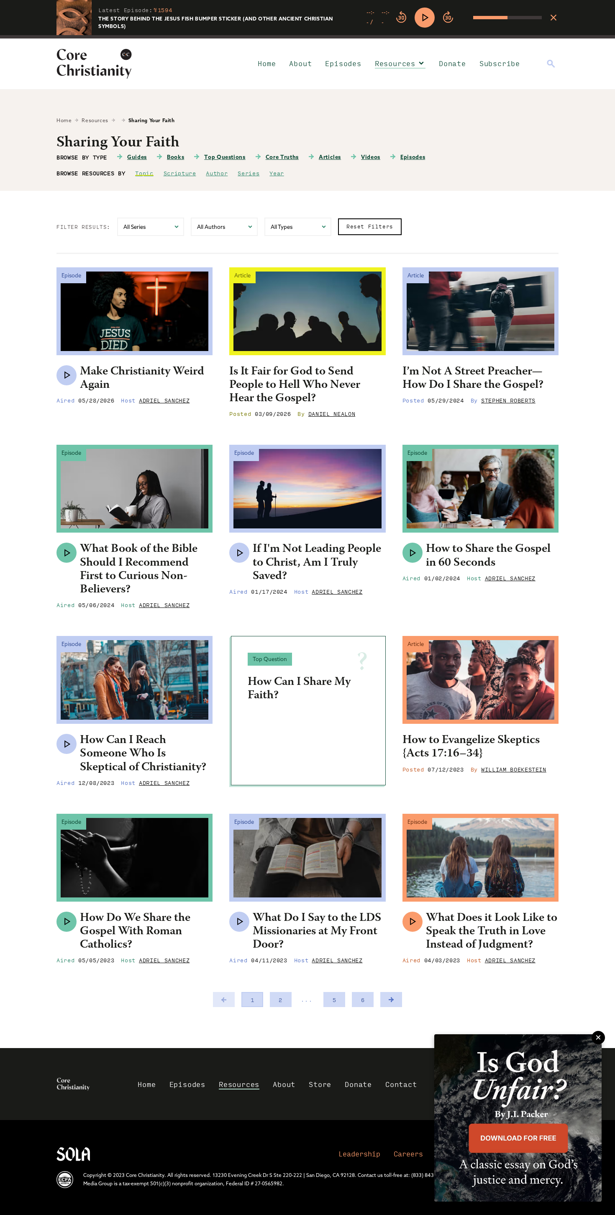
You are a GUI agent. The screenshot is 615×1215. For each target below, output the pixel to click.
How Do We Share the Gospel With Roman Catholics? (135, 931)
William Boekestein (513, 769)
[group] (454, 18)
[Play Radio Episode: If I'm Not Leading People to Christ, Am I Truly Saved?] (239, 553)
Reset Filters (369, 226)
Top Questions (224, 157)
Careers (408, 1153)
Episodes (343, 63)
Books (175, 157)
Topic (144, 172)
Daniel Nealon (331, 413)
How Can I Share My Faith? (299, 689)
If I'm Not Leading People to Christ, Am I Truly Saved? (317, 562)
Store (320, 1084)
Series (248, 172)
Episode (71, 275)
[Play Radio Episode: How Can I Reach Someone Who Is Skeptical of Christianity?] (66, 744)
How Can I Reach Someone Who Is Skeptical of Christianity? (143, 754)
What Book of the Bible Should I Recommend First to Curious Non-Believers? (138, 569)
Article (242, 275)
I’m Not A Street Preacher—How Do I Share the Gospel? (472, 379)
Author (217, 172)
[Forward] (448, 18)
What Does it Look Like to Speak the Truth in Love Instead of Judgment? (491, 931)
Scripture (180, 172)
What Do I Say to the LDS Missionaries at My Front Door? (317, 931)
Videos (370, 157)
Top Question (270, 659)
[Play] (425, 18)
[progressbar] (307, 36)
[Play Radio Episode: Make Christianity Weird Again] (66, 375)
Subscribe (499, 63)
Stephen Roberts (508, 400)
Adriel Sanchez (164, 400)
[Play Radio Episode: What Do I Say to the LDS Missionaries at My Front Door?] (239, 922)
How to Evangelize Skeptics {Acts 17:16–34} (471, 747)
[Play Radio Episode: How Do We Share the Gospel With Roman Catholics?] (66, 922)
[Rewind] (401, 18)
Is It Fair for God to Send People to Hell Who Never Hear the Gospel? (294, 385)
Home (267, 63)
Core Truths (282, 157)
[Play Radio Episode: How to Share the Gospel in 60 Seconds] (412, 553)
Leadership (359, 1153)
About (300, 63)
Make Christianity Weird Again (142, 379)
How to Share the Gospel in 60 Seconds (488, 556)
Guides (137, 157)
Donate (452, 63)
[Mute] (466, 18)
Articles (330, 157)
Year (276, 172)
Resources (395, 63)
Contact (401, 1084)
